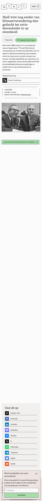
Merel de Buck (26, 95)
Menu (34, 6)
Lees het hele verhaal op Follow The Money (19, 142)
